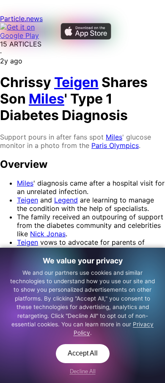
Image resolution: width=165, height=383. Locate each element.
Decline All (83, 371)
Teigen (27, 200)
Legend (66, 200)
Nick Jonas (48, 234)
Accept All (83, 353)
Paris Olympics (115, 145)
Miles (114, 137)
